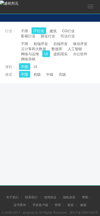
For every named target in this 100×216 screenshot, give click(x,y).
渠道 (70, 204)
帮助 (85, 197)
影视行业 (28, 35)
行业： (10, 30)
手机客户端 (40, 204)
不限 (24, 30)
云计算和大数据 (33, 48)
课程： (10, 66)
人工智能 (75, 48)
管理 (58, 204)
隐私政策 (69, 197)
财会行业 (48, 35)
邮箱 (83, 204)
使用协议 (50, 197)
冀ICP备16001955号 (84, 212)
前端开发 (41, 43)
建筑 (53, 30)
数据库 (57, 48)
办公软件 (80, 53)
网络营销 (28, 58)
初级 (37, 74)
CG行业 (68, 30)
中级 (49, 74)
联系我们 (31, 197)
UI (35, 66)
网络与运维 (30, 53)
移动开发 (80, 43)
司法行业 (68, 35)
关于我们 (12, 197)
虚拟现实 (60, 53)
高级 (62, 74)
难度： (10, 74)
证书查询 (20, 204)
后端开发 (60, 43)
